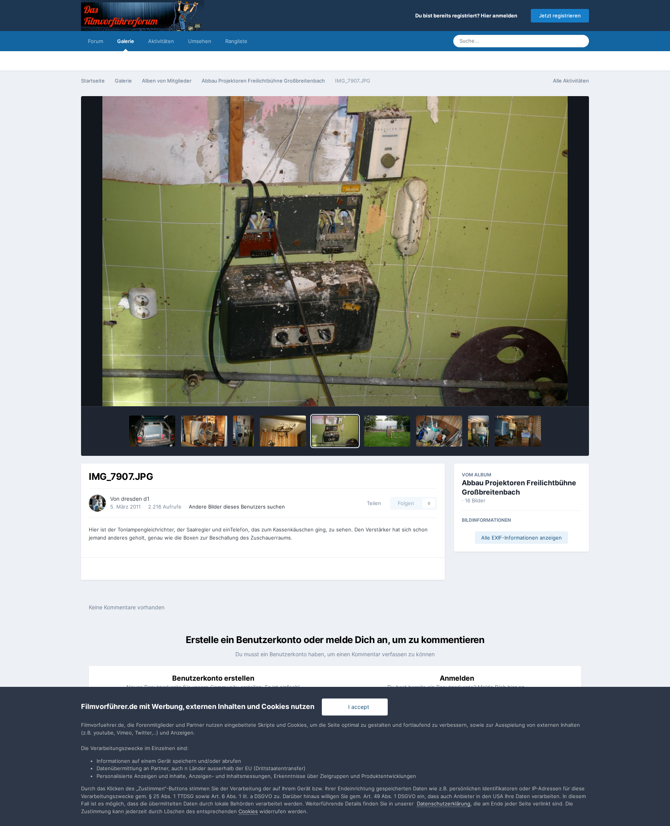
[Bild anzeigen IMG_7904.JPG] (478, 431)
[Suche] (581, 41)
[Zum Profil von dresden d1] (97, 503)
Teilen (372, 503)
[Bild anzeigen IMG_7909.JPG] (243, 431)
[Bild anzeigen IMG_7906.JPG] (439, 431)
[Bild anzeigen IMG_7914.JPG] (204, 431)
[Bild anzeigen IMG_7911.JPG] (387, 431)
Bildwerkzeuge (552, 392)
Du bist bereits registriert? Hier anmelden (467, 15)
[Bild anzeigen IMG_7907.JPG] (335, 431)
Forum (95, 41)
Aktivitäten (161, 41)
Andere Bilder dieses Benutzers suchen (237, 507)
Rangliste (236, 41)
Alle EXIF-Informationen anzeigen (521, 538)
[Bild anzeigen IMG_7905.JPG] (518, 431)
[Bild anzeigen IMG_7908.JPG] (283, 431)
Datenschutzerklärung (443, 803)
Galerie (125, 41)
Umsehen (199, 41)
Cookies (248, 811)
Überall (554, 41)
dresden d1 (135, 498)
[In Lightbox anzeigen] (335, 251)
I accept (357, 707)
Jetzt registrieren (560, 15)
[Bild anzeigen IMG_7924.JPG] (152, 431)
